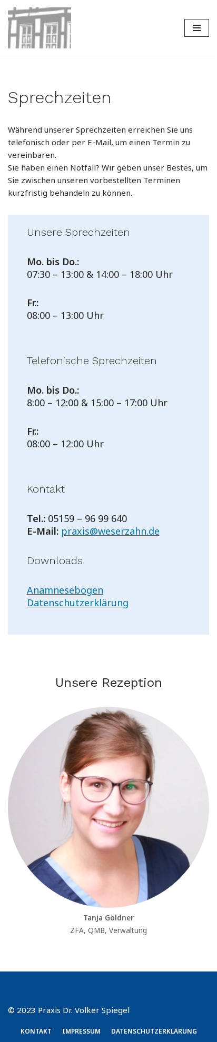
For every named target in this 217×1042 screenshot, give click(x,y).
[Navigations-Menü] (196, 28)
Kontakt (36, 1031)
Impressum (81, 1031)
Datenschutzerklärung (78, 602)
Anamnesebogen (65, 590)
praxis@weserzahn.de (110, 531)
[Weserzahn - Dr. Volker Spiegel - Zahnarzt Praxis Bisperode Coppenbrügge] (39, 27)
